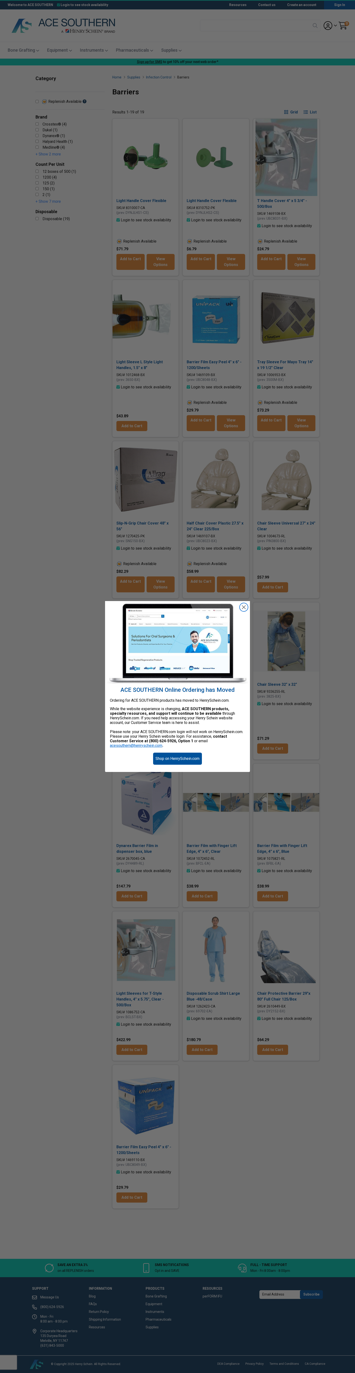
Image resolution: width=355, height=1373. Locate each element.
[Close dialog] (244, 607)
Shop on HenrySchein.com (177, 758)
